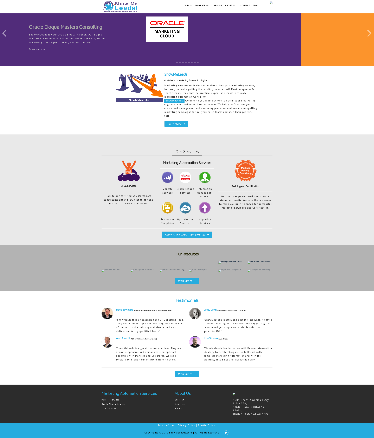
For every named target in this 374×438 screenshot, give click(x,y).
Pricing (218, 5)
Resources (180, 409)
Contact (245, 5)
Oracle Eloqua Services (113, 409)
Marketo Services (110, 405)
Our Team (180, 405)
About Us (230, 5)
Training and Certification (245, 191)
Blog (255, 5)
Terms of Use (166, 430)
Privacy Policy (186, 430)
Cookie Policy (206, 430)
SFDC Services (128, 191)
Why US (188, 5)
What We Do (202, 5)
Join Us (178, 413)
